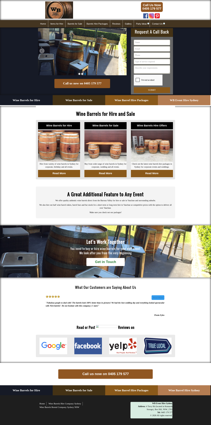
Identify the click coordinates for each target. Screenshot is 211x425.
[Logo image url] (59, 10)
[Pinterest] (157, 15)
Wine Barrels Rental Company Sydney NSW (59, 407)
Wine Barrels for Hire (26, 100)
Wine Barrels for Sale (78, 100)
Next (123, 51)
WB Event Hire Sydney (184, 100)
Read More (158, 297)
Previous (41, 51)
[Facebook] (145, 15)
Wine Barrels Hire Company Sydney (65, 403)
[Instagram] (151, 15)
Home (42, 403)
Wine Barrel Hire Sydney (184, 390)
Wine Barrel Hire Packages (131, 100)
